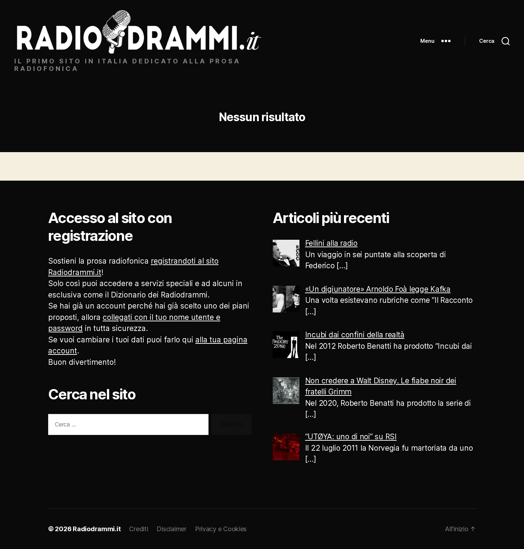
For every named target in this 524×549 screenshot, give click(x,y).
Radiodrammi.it (96, 529)
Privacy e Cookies (221, 529)
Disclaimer (171, 529)
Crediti (138, 529)
